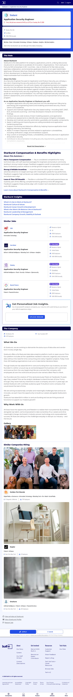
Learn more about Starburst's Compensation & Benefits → (26, 190)
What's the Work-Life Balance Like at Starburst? (23, 209)
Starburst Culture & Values (14, 204)
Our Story (20, 649)
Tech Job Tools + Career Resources (50, 663)
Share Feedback (50, 654)
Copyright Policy (28, 683)
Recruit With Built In (35, 650)
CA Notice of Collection (65, 683)
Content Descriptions (21, 662)
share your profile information (39, 635)
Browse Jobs (49, 669)
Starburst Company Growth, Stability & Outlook (22, 214)
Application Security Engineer (16, 232)
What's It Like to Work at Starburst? (18, 202)
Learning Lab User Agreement (7, 683)
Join (62, 3)
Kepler (12, 547)
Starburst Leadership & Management (18, 212)
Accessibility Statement (18, 683)
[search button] (58, 2)
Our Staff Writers (20, 657)
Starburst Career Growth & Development (20, 207)
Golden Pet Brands (17, 492)
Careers (19, 652)
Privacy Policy (35, 683)
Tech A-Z (48, 672)
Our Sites (63, 649)
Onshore (13, 602)
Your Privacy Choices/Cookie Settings (53, 683)
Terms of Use (42, 683)
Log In (68, 3)
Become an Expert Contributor (35, 656)
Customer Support (48, 650)
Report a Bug (49, 658)
